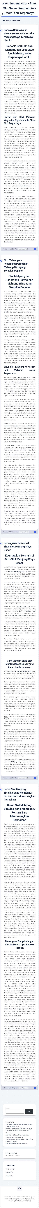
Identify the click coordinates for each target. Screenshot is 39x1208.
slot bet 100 (9, 1172)
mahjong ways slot (23, 606)
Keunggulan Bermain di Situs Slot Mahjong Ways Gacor (17, 547)
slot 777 (11, 1028)
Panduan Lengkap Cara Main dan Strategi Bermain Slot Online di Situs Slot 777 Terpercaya (19, 1131)
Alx (30, 1201)
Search (8, 1108)
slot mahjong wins (19, 377)
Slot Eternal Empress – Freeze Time (17, 1143)
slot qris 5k (9, 1176)
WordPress (18, 1201)
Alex (16, 249)
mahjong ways (30, 165)
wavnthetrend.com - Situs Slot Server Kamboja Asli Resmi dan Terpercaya (19, 8)
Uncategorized (23, 249)
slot (28, 215)
